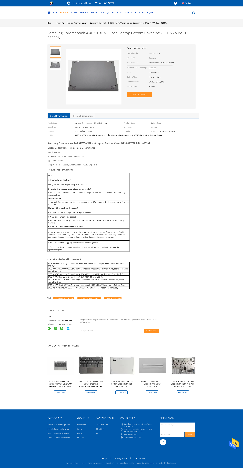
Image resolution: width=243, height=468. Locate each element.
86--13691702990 (106, 3)
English (188, 3)
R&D (97, 433)
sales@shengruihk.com (81, 3)
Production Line (102, 425)
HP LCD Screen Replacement (58, 433)
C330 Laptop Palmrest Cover (64, 298)
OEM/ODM (100, 429)
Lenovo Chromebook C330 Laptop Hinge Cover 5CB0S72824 (152, 384)
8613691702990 (65, 324)
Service (79, 433)
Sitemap (103, 458)
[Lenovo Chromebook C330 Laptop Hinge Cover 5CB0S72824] (152, 365)
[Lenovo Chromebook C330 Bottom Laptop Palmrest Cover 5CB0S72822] (122, 365)
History (79, 429)
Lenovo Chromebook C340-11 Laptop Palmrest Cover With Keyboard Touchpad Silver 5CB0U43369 (60, 385)
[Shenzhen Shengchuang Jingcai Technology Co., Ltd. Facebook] (176, 3)
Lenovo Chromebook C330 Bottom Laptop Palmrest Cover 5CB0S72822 (122, 384)
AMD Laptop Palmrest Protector (89, 298)
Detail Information (59, 116)
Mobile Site (140, 458)
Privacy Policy (121, 458)
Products (64, 13)
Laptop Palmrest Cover (113, 298)
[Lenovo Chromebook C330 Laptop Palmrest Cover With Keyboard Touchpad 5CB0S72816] (183, 365)
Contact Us (130, 13)
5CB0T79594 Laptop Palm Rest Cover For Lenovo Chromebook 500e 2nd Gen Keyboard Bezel (91, 385)
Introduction (81, 425)
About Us (84, 13)
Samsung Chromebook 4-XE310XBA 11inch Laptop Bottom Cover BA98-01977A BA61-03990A (128, 23)
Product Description (83, 116)
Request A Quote (147, 13)
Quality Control (115, 13)
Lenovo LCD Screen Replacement (59, 425)
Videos (74, 13)
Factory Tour (97, 13)
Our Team (80, 437)
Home (54, 13)
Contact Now (139, 94)
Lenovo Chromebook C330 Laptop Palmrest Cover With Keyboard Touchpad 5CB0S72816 (183, 385)
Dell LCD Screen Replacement (58, 429)
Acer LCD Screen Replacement (58, 437)
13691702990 (67, 320)
